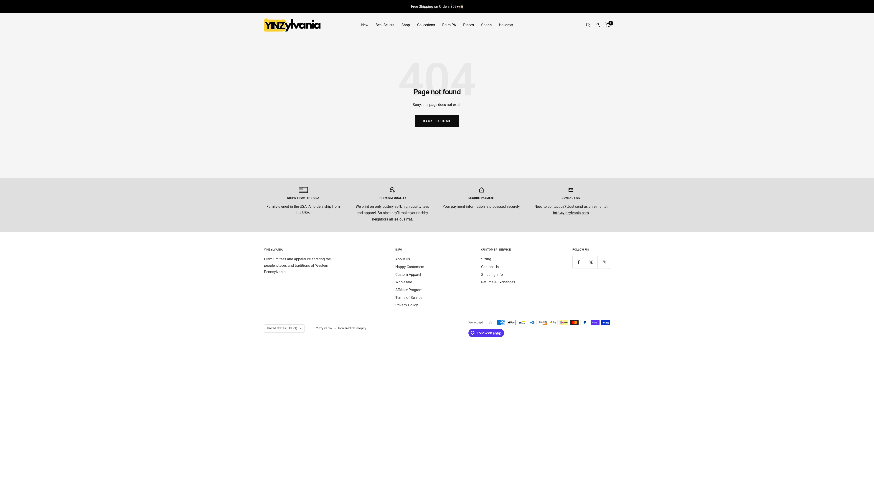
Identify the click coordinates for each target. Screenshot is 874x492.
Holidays (506, 25)
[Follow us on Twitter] (591, 262)
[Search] (588, 25)
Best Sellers (385, 25)
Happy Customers (409, 267)
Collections (426, 25)
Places (468, 25)
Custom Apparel (408, 274)
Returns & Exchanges (498, 282)
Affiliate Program (408, 290)
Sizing (486, 259)
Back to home (437, 121)
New (364, 25)
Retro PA (449, 25)
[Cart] (607, 25)
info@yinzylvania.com (571, 213)
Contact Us (490, 267)
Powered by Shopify (352, 328)
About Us (402, 259)
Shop (405, 25)
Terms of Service (408, 297)
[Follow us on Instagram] (603, 262)
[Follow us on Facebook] (578, 262)
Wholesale (403, 282)
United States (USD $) (282, 328)
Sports (486, 25)
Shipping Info (492, 274)
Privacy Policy (406, 305)
